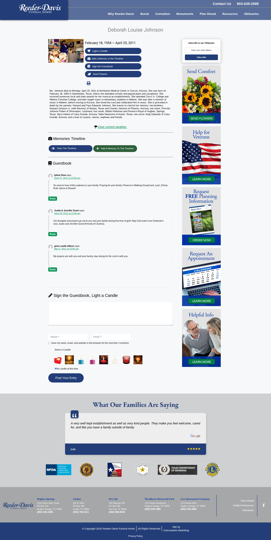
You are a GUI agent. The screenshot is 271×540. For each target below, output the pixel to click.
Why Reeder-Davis (121, 13)
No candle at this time (67, 369)
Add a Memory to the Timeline (107, 58)
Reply (53, 198)
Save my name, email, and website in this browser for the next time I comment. (90, 343)
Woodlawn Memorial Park (159, 506)
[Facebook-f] (263, 512)
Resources (230, 13)
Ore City (113, 506)
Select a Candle (63, 350)
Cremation (162, 13)
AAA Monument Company (195, 506)
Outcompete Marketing (176, 537)
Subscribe (201, 57)
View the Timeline (66, 148)
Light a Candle (100, 51)
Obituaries (251, 13)
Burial (144, 13)
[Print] (88, 83)
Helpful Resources (243, 512)
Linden (77, 506)
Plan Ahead (208, 13)
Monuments (184, 13)
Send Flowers (99, 74)
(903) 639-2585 (45, 519)
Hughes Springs (46, 506)
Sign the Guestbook (102, 66)
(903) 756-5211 (81, 519)
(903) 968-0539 (117, 519)
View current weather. (112, 127)
